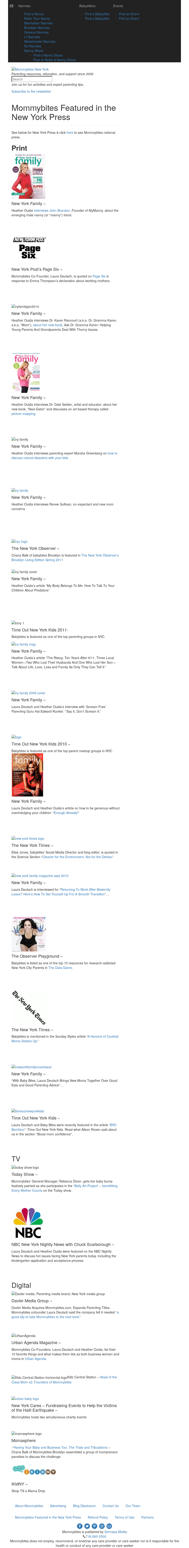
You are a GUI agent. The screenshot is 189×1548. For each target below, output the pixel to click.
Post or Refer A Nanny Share (54, 59)
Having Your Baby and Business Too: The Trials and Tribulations (61, 1447)
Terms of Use (124, 1517)
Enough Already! (66, 812)
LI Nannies (32, 36)
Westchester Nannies (39, 41)
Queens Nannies (36, 32)
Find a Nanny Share (48, 55)
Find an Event (129, 18)
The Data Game (60, 967)
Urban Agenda (35, 1358)
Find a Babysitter (97, 13)
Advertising (58, 1505)
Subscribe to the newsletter (31, 91)
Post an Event (129, 13)
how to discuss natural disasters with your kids (64, 455)
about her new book (47, 325)
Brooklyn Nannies (37, 27)
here (70, 132)
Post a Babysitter (97, 18)
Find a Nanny (34, 13)
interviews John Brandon (52, 210)
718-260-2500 (96, 1536)
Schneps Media (115, 1531)
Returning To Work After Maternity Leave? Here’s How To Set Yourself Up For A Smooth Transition (61, 891)
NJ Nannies (32, 46)
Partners (147, 1517)
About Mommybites (29, 1505)
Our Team (133, 1505)
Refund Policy (98, 1517)
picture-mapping (23, 413)
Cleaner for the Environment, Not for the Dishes (77, 856)
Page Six (99, 276)
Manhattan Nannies (38, 23)
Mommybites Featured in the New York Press (48, 1517)
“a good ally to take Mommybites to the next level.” (65, 1314)
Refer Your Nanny (37, 18)
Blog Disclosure (84, 1505)
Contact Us (111, 1505)
